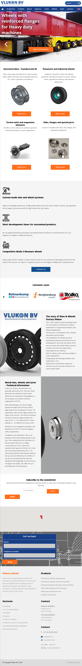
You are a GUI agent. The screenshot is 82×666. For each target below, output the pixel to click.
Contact (77, 662)
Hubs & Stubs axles (49, 595)
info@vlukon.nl (48, 637)
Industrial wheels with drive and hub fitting (57, 585)
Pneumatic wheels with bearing (53, 578)
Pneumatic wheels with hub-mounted (55, 582)
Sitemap (69, 662)
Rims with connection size (51, 591)
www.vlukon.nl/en (49, 640)
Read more (21, 114)
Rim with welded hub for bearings (54, 588)
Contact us (40, 269)
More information (41, 49)
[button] (41, 517)
